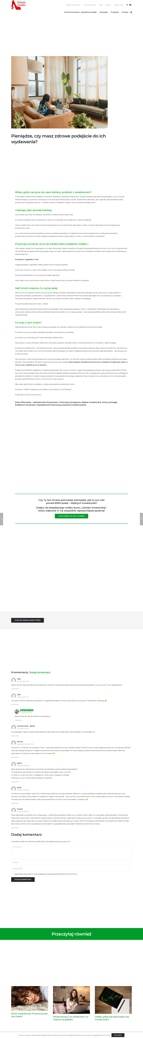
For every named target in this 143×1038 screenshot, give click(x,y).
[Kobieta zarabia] (18, 5)
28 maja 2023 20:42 (23, 728)
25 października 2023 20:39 (25, 744)
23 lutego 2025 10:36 (23, 765)
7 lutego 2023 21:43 (26, 712)
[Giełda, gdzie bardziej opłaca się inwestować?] (113, 1000)
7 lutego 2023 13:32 (23, 681)
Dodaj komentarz (39, 672)
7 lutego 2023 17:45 (23, 697)
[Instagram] (127, 4)
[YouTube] (130, 4)
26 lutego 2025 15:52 (23, 811)
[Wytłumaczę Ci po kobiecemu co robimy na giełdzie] (71, 1000)
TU (87, 373)
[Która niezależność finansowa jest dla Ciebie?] (29, 998)
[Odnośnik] (131, 12)
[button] (109, 12)
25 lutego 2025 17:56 (23, 790)
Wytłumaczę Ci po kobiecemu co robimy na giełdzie (70, 1018)
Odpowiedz (15, 689)
